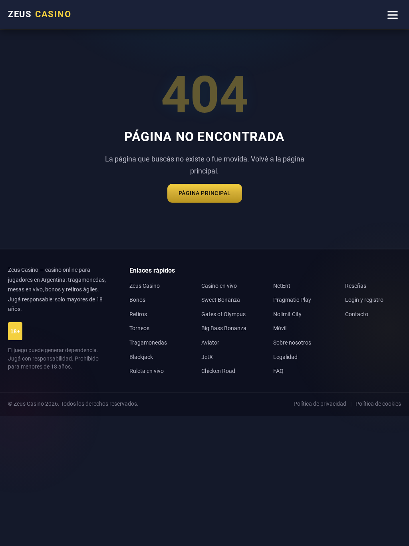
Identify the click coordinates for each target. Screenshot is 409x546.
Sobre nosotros (292, 342)
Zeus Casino (144, 286)
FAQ (278, 371)
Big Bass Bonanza (223, 328)
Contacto (356, 314)
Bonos (137, 300)
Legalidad (285, 357)
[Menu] (392, 14)
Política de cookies (378, 404)
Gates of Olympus (223, 314)
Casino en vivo (219, 286)
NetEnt (281, 286)
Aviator (210, 342)
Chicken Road (218, 371)
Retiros (138, 314)
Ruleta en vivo (146, 371)
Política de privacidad (320, 404)
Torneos (139, 328)
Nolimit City (287, 314)
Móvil (279, 328)
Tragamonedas (148, 342)
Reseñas (355, 286)
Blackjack (141, 357)
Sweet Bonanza (220, 300)
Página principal (205, 193)
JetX (207, 357)
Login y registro (364, 300)
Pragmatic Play (292, 300)
